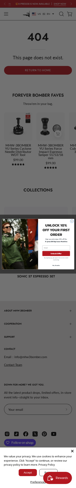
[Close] (72, 451)
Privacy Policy (47, 464)
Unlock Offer (56, 253)
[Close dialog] (71, 221)
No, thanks (56, 265)
